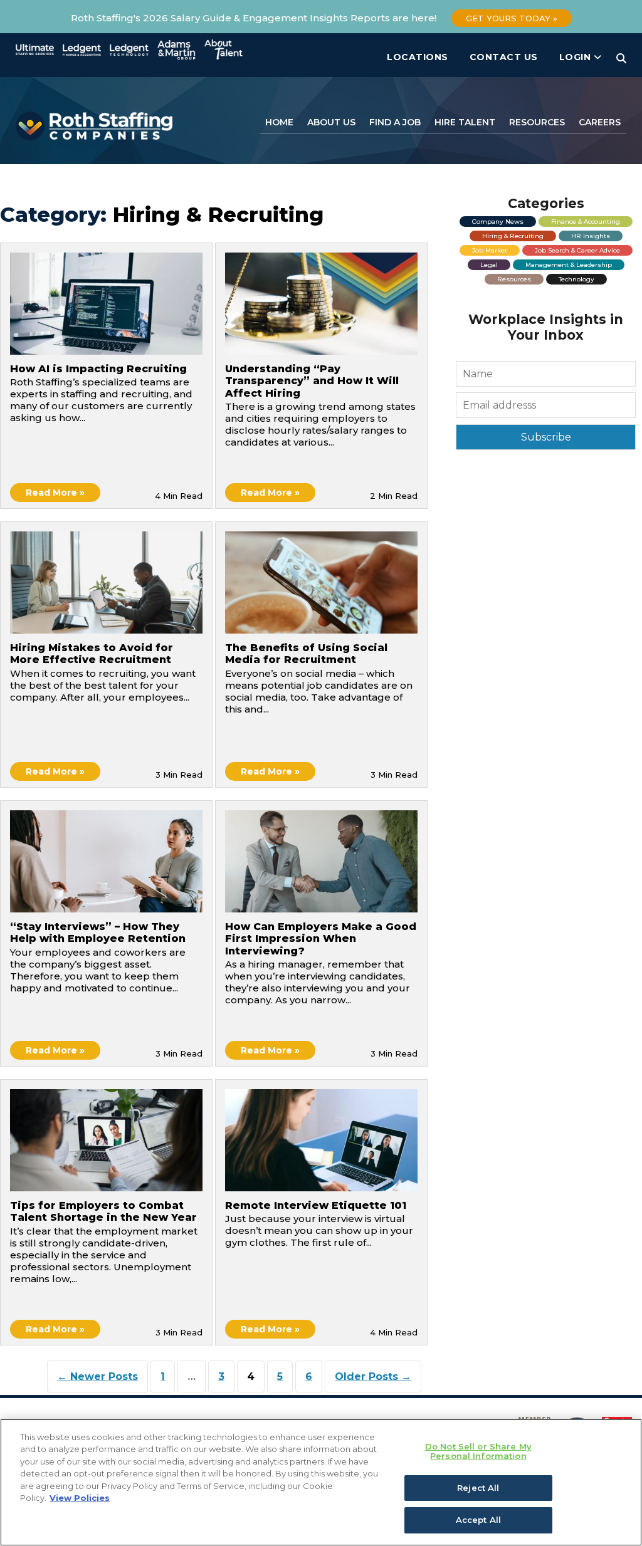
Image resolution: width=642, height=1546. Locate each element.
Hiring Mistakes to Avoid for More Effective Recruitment (91, 654)
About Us (331, 122)
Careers (600, 122)
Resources (537, 122)
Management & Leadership (568, 265)
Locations (417, 57)
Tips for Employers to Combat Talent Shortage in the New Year (103, 1211)
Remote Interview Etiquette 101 (315, 1205)
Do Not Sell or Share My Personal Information (478, 1451)
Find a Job (395, 122)
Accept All (478, 1520)
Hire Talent (464, 122)
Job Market (489, 250)
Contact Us (504, 57)
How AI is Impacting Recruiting (98, 369)
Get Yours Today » (511, 18)
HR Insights (590, 236)
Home (279, 122)
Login (576, 57)
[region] (321, 1482)
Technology (576, 279)
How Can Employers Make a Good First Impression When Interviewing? (320, 938)
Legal (489, 265)
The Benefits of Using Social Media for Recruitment (306, 654)
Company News (498, 221)
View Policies (80, 1498)
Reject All (478, 1488)
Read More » (55, 492)
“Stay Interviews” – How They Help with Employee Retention (98, 932)
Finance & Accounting (585, 221)
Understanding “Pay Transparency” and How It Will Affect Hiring (312, 381)
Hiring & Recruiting (513, 236)
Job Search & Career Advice (577, 250)
